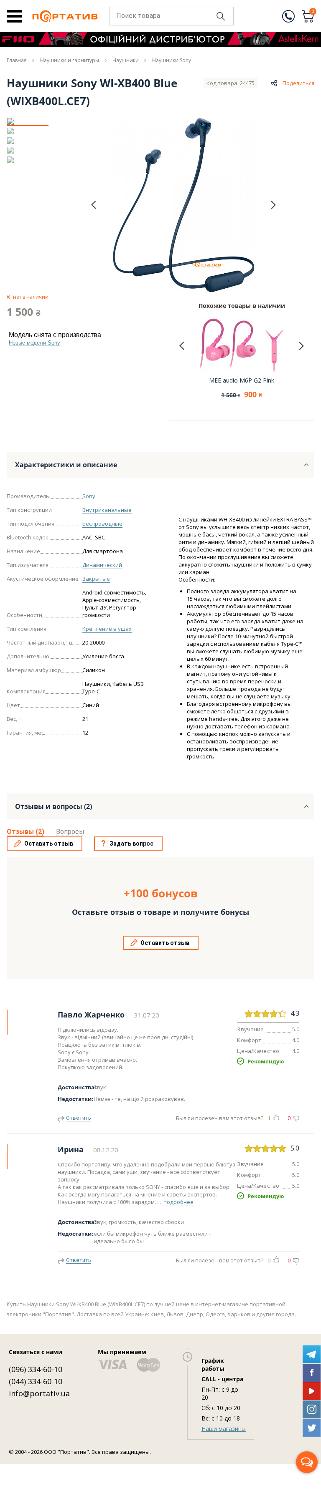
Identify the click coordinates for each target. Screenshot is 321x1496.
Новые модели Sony (34, 343)
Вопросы (70, 832)
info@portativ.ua (39, 1393)
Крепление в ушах (107, 628)
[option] (27, 121)
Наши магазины (223, 1429)
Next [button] (273, 204)
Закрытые (96, 578)
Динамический (102, 565)
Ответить (78, 1118)
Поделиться (298, 83)
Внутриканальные (107, 510)
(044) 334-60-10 (35, 1381)
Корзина (313, 12)
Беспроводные (102, 523)
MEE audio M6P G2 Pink (241, 380)
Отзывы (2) (25, 832)
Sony (88, 496)
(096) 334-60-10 (35, 1369)
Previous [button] (93, 205)
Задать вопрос (131, 843)
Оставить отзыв (48, 843)
